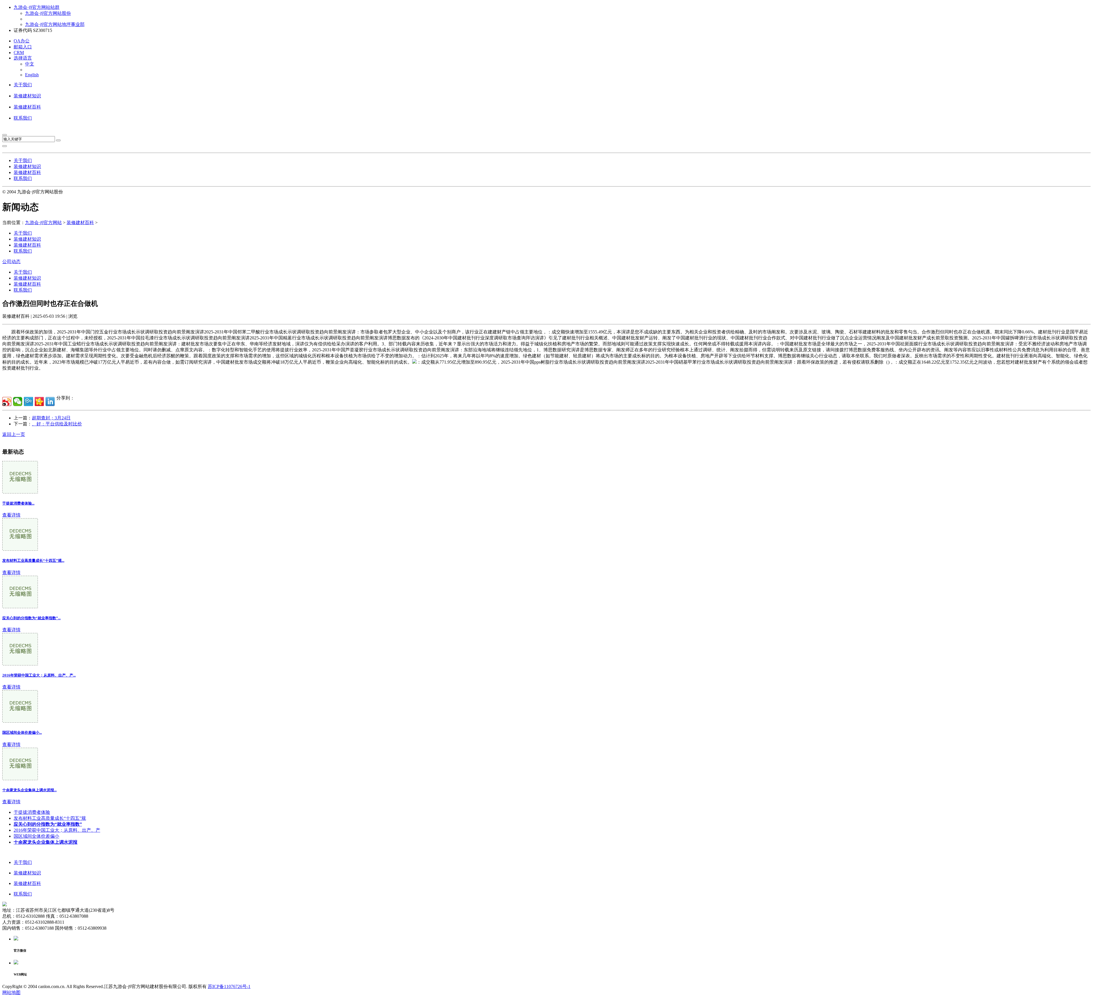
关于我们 (23, 84)
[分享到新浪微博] (6, 401)
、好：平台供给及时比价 (57, 423)
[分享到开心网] (39, 401)
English (32, 74)
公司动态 (11, 261)
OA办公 (22, 40)
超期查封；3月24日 (51, 417)
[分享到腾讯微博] (28, 401)
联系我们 (23, 118)
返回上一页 (13, 434)
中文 (29, 64)
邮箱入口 (23, 46)
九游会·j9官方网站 (43, 222)
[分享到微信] (17, 401)
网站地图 (11, 992)
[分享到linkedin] (50, 401)
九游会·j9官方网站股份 (48, 13)
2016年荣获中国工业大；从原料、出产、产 (57, 830)
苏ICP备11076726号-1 (229, 986)
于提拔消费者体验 (32, 812)
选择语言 (23, 58)
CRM (19, 52)
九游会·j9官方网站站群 (36, 7)
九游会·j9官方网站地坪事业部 (55, 24)
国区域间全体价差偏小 (36, 836)
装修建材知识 (27, 95)
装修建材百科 (27, 106)
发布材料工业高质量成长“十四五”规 (50, 818)
